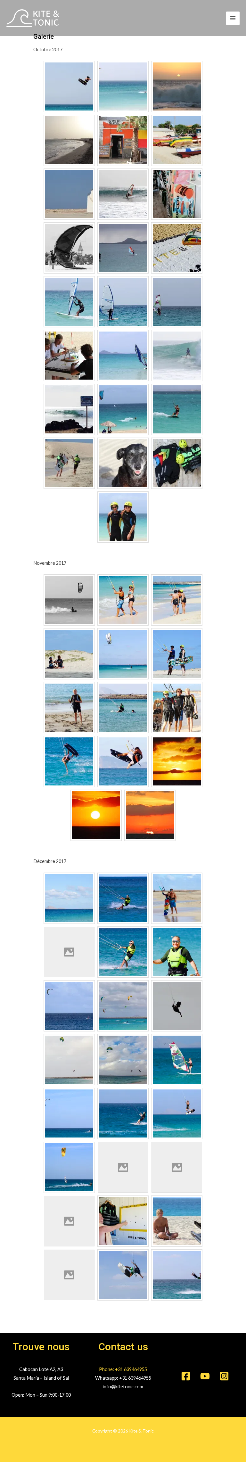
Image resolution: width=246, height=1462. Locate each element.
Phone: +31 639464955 (123, 1369)
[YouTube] (205, 1376)
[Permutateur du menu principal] (233, 18)
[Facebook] (186, 1376)
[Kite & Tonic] (32, 18)
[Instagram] (224, 1376)
